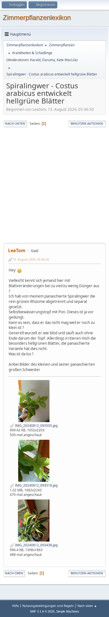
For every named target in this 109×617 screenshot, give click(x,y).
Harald (35, 59)
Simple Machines (67, 611)
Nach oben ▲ (87, 606)
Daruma (48, 59)
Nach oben (14, 573)
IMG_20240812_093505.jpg (36, 425)
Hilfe (15, 606)
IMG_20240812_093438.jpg (36, 545)
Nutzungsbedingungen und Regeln (48, 606)
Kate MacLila (67, 59)
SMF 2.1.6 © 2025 (42, 611)
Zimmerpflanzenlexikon (37, 17)
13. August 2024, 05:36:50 (31, 259)
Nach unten (15, 123)
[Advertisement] (54, 185)
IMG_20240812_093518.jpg (36, 485)
